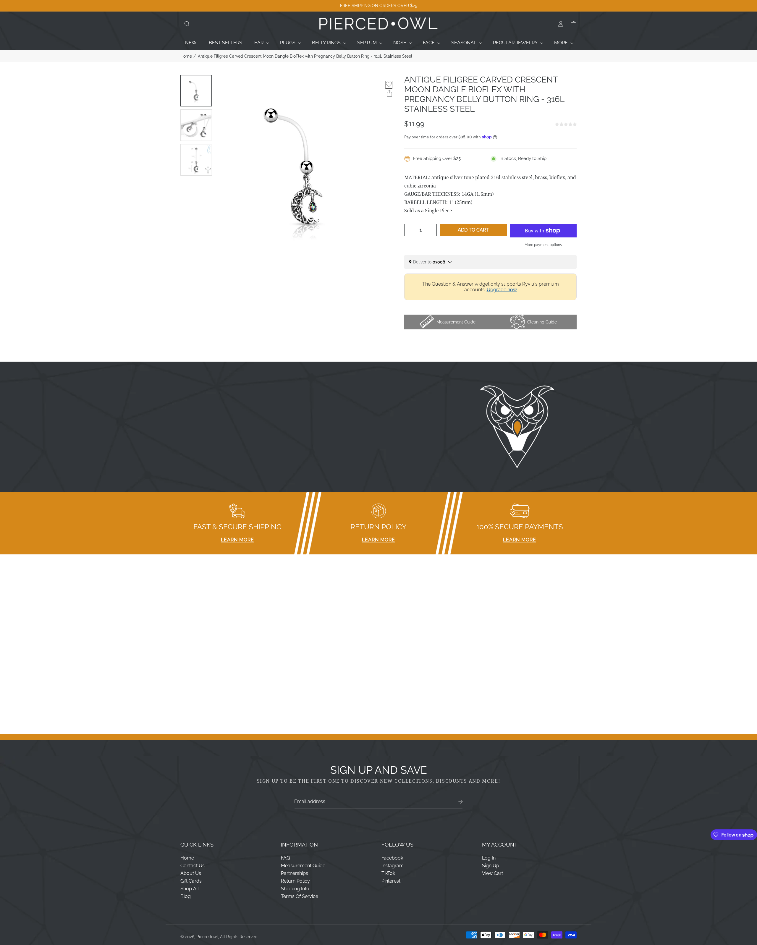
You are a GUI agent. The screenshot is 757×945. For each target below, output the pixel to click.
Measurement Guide (303, 865)
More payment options (543, 245)
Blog (185, 896)
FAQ (285, 858)
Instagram (392, 865)
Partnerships (294, 873)
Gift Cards (191, 881)
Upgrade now (502, 289)
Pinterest (390, 881)
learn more (237, 540)
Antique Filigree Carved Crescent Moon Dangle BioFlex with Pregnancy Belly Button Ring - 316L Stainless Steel (305, 56)
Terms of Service (299, 896)
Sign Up (490, 865)
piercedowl (207, 936)
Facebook (392, 858)
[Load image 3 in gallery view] (196, 159)
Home (186, 56)
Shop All (189, 888)
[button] (186, 23)
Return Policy (295, 881)
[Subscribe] (460, 802)
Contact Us (192, 865)
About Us (190, 873)
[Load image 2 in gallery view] (196, 125)
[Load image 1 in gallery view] (196, 90)
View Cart (492, 873)
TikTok (388, 873)
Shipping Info (295, 888)
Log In (489, 858)
